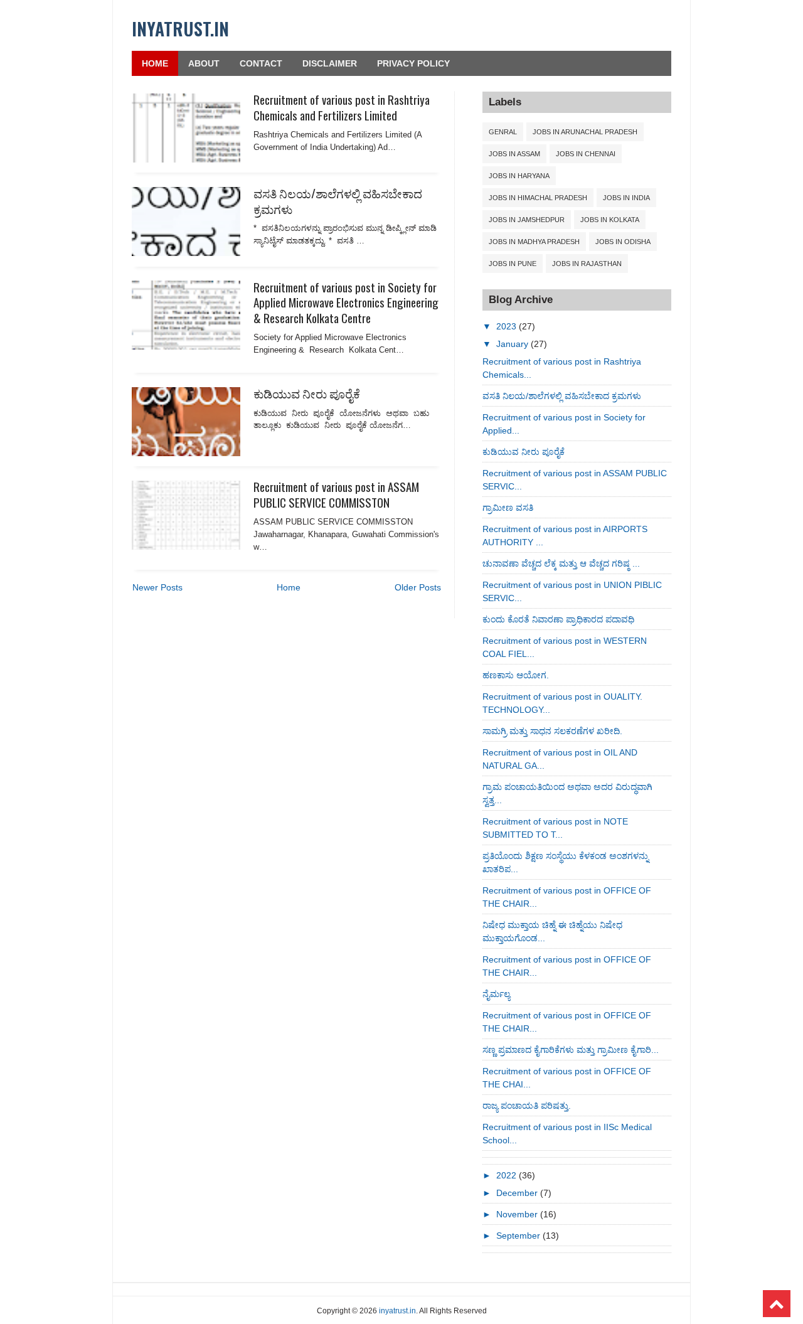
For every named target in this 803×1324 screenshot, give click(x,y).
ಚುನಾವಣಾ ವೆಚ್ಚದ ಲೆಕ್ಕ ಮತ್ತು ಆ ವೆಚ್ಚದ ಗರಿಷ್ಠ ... (561, 563)
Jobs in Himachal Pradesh (538, 197)
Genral (503, 132)
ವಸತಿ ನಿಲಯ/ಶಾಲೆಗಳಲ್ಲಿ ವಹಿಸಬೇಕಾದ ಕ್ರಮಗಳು (337, 200)
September (519, 1236)
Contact (261, 63)
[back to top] (776, 1303)
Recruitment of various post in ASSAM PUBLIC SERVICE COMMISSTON (336, 494)
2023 (507, 326)
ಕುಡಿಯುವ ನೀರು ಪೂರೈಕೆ (306, 393)
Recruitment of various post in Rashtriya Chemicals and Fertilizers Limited (341, 107)
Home (155, 63)
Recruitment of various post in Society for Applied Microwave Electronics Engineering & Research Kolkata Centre (346, 302)
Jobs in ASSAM (514, 153)
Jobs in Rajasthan (587, 263)
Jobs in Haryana (519, 175)
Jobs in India (626, 197)
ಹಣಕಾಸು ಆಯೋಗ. (515, 675)
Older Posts (418, 587)
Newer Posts (157, 587)
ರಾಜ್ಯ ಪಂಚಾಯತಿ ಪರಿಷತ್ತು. (526, 1106)
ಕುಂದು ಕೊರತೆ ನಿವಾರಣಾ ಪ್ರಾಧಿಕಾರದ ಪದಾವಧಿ (558, 619)
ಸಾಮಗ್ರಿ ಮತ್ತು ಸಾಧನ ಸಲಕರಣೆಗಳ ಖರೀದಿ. (552, 731)
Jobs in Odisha (623, 241)
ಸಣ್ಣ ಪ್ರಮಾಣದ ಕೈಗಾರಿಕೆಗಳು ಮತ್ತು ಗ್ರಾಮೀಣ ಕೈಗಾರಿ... (570, 1050)
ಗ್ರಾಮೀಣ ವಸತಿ (507, 508)
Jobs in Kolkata (609, 219)
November (518, 1214)
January (513, 344)
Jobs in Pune (512, 263)
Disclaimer (329, 63)
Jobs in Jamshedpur (527, 219)
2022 (507, 1175)
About (204, 63)
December (518, 1193)
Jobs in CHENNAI (585, 153)
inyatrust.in (180, 28)
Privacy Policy (413, 63)
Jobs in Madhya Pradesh (534, 241)
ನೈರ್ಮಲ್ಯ (496, 994)
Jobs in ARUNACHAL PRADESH (585, 132)
